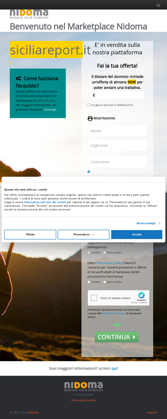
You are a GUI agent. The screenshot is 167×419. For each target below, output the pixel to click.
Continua (115, 337)
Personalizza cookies (83, 400)
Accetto (95, 252)
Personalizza (81, 234)
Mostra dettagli (146, 223)
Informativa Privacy (113, 313)
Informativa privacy (110, 263)
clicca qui (50, 109)
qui (114, 368)
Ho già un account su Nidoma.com (112, 105)
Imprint (152, 412)
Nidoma (33, 412)
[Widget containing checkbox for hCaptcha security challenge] (118, 298)
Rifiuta (30, 234)
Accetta (136, 234)
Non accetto (114, 252)
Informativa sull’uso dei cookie (45, 202)
